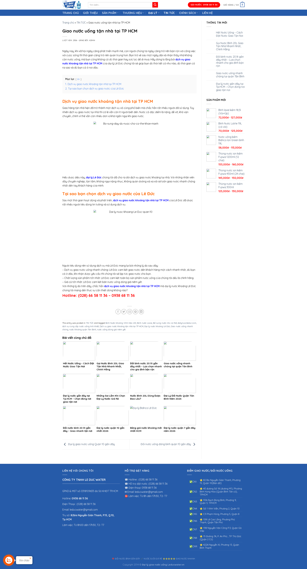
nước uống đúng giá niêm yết (111, 329)
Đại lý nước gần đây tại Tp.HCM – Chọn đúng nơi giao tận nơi (230, 86)
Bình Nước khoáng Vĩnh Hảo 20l (121, 323)
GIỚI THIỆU (90, 13)
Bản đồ (217, 483)
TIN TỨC (169, 13)
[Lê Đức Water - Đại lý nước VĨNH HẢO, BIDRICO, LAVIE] (72, 5)
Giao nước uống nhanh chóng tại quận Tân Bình (230, 75)
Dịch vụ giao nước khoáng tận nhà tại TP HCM (121, 326)
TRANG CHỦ (70, 13)
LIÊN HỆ (207, 13)
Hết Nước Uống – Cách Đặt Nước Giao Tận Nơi (229, 34)
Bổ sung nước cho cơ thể (165, 323)
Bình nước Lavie (144, 323)
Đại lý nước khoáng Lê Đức (157, 326)
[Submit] (155, 5)
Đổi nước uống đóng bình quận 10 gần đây (166, 444)
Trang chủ (68, 22)
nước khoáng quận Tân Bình (82, 329)
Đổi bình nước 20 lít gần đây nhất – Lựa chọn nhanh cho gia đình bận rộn (230, 61)
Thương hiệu (132, 13)
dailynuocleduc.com (187, 323)
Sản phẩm (109, 13)
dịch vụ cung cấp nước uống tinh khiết (80, 326)
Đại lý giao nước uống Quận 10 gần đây (91, 444)
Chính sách (187, 13)
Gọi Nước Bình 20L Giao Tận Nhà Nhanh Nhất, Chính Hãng (229, 46)
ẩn (78, 79)
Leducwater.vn (176, 564)
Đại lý (152, 13)
